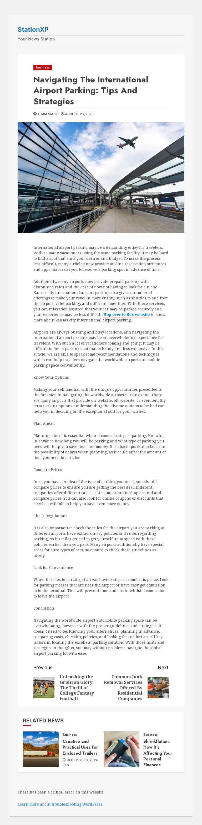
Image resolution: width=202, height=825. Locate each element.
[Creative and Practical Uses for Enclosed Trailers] (41, 749)
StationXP (33, 29)
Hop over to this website (126, 314)
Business (43, 67)
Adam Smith (48, 114)
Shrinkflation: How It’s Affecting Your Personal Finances (157, 753)
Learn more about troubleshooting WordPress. (60, 804)
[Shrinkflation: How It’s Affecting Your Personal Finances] (121, 749)
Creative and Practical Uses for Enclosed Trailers (80, 747)
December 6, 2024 (82, 760)
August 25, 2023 (79, 114)
